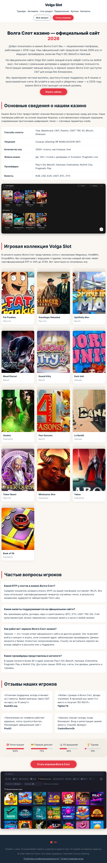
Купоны (75, 11)
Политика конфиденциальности (41, 858)
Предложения (61, 11)
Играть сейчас (54, 91)
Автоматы (33, 11)
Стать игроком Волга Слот (53, 764)
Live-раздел (46, 11)
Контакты (85, 11)
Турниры (21, 11)
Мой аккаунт (42, 17)
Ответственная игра (72, 858)
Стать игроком (63, 17)
